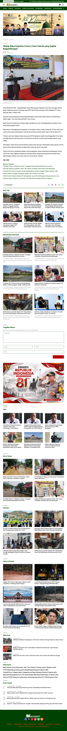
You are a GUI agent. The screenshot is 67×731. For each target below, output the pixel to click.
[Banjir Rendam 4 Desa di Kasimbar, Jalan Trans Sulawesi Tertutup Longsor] (17, 467)
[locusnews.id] (12, 4)
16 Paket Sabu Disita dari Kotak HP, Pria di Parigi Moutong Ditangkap (16, 627)
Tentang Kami (18, 724)
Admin (8, 52)
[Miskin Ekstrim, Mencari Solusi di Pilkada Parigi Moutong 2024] (54, 437)
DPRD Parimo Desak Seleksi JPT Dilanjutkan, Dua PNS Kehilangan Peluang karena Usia (31, 176)
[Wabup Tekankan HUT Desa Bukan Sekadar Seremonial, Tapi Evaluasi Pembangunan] (7, 649)
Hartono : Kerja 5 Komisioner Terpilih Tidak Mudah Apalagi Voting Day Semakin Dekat (34, 703)
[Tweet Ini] (52, 185)
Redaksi (9, 724)
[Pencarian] (63, 4)
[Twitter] (28, 719)
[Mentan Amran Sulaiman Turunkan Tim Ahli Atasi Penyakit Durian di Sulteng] (54, 216)
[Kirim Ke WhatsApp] (62, 185)
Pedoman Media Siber (30, 724)
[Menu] (4, 4)
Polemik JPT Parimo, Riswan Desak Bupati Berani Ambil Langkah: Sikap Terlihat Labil (30, 171)
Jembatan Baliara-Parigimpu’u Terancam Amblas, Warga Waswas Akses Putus (38, 640)
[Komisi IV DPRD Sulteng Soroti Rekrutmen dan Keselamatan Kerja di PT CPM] (17, 519)
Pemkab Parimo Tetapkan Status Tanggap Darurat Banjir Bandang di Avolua (27, 166)
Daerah (5, 43)
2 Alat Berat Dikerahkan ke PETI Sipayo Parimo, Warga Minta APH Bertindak (47, 582)
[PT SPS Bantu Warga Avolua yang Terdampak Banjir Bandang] (49, 467)
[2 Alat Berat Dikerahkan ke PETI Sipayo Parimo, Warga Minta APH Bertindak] (49, 572)
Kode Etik (41, 724)
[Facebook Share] (48, 185)
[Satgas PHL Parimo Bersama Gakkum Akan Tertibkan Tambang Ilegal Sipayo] (17, 572)
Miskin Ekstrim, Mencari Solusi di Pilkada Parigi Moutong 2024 (52, 445)
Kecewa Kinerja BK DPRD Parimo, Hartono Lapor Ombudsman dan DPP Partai (16, 604)
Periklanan (57, 724)
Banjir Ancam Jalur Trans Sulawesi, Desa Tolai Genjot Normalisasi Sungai (36, 655)
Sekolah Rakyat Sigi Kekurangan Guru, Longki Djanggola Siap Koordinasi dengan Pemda (17, 552)
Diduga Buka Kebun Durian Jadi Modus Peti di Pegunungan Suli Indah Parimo (48, 604)
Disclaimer (49, 724)
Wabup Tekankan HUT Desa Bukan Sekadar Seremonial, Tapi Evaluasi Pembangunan (35, 648)
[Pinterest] (32, 719)
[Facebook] (25, 719)
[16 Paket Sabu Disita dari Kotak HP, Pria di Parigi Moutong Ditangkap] (17, 616)
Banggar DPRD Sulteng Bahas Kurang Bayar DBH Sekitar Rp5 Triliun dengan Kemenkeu (49, 529)
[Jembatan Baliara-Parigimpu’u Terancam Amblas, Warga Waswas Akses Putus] (7, 641)
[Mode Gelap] (60, 4)
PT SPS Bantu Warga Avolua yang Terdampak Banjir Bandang (49, 477)
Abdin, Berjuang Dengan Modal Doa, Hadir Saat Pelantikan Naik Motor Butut (12, 445)
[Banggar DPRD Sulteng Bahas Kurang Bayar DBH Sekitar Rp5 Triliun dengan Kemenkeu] (49, 519)
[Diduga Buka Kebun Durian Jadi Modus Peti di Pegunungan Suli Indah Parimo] (49, 594)
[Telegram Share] (59, 185)
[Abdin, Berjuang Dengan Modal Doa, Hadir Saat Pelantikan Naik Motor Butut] (12, 437)
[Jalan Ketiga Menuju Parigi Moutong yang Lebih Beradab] (54, 418)
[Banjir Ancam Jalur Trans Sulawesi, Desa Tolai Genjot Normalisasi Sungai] (7, 657)
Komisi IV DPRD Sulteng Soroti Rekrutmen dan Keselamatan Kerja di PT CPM (16, 529)
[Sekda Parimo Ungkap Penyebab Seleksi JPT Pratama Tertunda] (12, 216)
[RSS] (41, 719)
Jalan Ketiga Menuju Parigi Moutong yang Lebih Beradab (53, 426)
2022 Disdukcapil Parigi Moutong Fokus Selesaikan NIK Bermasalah (29, 687)
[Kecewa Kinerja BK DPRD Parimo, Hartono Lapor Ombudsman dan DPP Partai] (17, 594)
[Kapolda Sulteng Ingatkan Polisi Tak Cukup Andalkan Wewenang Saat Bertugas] (33, 197)
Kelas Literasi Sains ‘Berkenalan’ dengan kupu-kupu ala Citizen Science (30, 693)
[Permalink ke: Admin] (4, 52)
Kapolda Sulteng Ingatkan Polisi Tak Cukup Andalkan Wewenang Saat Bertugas (29, 168)
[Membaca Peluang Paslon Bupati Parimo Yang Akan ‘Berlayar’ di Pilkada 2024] (33, 437)
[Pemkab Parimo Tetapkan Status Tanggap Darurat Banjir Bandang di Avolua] (12, 197)
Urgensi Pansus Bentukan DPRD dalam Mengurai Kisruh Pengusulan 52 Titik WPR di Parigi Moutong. (33, 426)
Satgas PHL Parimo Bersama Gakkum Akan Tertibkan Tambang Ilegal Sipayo (17, 582)
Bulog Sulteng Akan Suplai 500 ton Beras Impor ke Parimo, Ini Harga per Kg (31, 698)
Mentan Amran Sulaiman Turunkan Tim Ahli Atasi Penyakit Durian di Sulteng (27, 178)
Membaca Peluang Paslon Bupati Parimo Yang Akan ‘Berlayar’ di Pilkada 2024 (32, 445)
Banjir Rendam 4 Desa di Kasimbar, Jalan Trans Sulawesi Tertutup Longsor (16, 477)
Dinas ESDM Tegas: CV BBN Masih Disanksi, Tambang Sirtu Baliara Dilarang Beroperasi (48, 627)
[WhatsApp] (38, 719)
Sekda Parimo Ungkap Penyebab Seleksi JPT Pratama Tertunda (23, 173)
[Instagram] (35, 719)
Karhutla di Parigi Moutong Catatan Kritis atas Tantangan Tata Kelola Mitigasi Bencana (12, 426)
